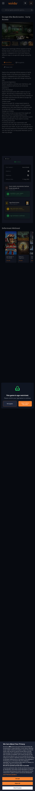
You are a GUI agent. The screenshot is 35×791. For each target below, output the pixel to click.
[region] (17, 766)
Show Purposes (18, 788)
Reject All (17, 783)
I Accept (17, 778)
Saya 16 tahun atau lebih (25, 403)
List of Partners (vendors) (10, 774)
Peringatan (10, 403)
